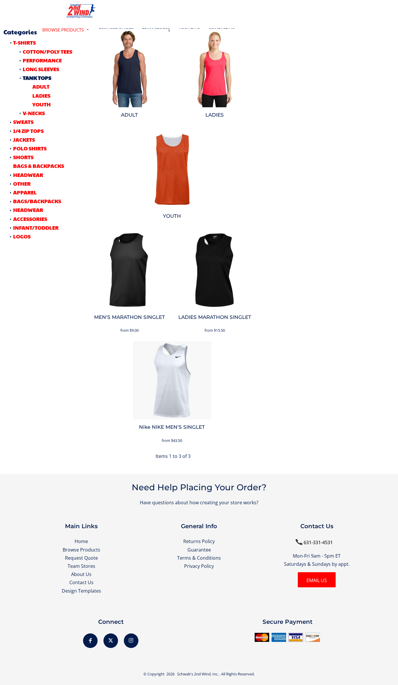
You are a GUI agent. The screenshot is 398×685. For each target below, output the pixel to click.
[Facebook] (90, 640)
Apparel (25, 192)
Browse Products (81, 549)
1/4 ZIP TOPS (28, 130)
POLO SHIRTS (30, 148)
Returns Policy (199, 541)
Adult (41, 86)
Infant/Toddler (36, 227)
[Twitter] (110, 640)
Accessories (30, 218)
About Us (81, 574)
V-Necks (34, 113)
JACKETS (24, 139)
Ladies (41, 95)
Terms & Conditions (199, 557)
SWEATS (23, 121)
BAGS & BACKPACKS (38, 165)
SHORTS (23, 157)
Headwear (28, 209)
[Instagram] (131, 640)
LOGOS (22, 236)
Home (81, 541)
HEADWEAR (28, 174)
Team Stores (81, 566)
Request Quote (81, 557)
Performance (42, 60)
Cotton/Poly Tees (47, 51)
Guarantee (199, 549)
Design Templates (81, 590)
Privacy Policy (199, 566)
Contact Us (81, 582)
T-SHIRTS (24, 42)
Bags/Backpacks (37, 201)
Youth (41, 104)
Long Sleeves (41, 69)
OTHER (22, 183)
